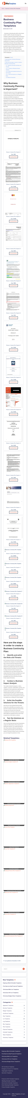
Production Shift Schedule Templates (10, 1079)
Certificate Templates (8, 1013)
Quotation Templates (7, 1073)
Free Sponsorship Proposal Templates (13, 986)
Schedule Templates (7, 1032)
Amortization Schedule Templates (10, 1083)
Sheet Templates (7, 1034)
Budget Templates (7, 1010)
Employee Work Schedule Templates (12, 983)
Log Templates (6, 1021)
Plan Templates (9, 16)
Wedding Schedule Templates (9, 1081)
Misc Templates (6, 1024)
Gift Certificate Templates (8, 1066)
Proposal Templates (7, 1029)
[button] (24, 969)
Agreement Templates (8, 1005)
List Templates (6, 1018)
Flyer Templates (6, 1016)
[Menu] (25, 3)
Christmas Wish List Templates (11, 989)
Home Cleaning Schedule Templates (10, 1085)
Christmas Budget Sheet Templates (12, 996)
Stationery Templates (8, 1037)
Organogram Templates (7, 1070)
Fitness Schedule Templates (8, 1087)
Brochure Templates (7, 1008)
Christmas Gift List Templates (11, 992)
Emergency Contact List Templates (10, 1068)
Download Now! (13, 156)
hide (11, 57)
